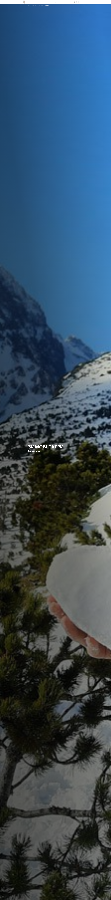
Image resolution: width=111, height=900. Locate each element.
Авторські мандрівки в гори (33, 5)
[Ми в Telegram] (74, 2)
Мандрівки (41, 5)
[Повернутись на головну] (25, 2)
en (71, 2)
